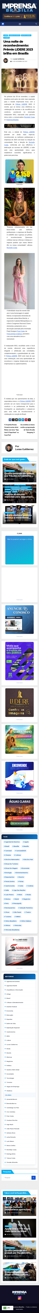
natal (17, 899)
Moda (29, 895)
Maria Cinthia (11, 1145)
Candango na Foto (13, 1107)
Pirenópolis (17, 903)
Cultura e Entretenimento (12, 487)
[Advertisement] (19, 381)
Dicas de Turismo (11, 864)
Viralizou (9, 1091)
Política (9, 1065)
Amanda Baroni (12, 1099)
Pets (7, 903)
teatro (28, 912)
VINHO (18, 917)
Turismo (15, 491)
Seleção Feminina (26, 908)
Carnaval (8, 851)
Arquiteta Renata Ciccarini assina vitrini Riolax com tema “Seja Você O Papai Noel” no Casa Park (11, 430)
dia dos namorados (12, 859)
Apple (26, 842)
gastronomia (10, 886)
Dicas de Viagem (11, 868)
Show (7, 912)
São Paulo (17, 912)
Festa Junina (9, 881)
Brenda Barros (11, 1103)
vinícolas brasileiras (12, 930)
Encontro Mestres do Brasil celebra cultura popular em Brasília (16, 1274)
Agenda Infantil (12, 985)
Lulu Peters (10, 1141)
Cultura (18, 855)
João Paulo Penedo (13, 1128)
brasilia (16, 846)
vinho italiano (26, 921)
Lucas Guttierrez (18, 59)
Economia (6, 37)
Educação (10, 1015)
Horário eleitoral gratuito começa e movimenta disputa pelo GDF (18, 517)
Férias (21, 881)
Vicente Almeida (12, 1162)
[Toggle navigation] (20, 24)
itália (7, 890)
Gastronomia (15, 489)
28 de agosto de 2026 (14, 1212)
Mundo (23, 489)
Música (7, 899)
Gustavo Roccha (12, 1120)
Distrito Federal (26, 35)
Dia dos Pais (28, 859)
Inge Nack (10, 1124)
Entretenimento (22, 873)
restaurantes (10, 908)
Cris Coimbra (11, 1112)
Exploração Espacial (13, 1027)
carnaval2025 (21, 851)
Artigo (9, 994)
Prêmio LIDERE (21, 104)
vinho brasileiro (11, 921)
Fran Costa (21, 331)
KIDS (8, 1036)
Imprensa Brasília (12, 120)
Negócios (29, 489)
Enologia (8, 873)
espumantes (9, 877)
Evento (21, 877)
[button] (36, 24)
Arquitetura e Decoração (15, 990)
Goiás (21, 886)
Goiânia (30, 886)
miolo (20, 895)
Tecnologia (10, 1078)
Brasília (26, 846)
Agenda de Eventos (14, 35)
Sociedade (8, 491)
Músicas (9, 1057)
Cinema (8, 855)
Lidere (5, 35)
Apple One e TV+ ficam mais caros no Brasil (17, 1230)
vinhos (7, 925)
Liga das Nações (19, 890)
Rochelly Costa (29, 117)
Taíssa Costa (11, 1158)
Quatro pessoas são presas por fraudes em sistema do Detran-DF (19, 476)
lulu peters (9, 895)
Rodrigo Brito (9, 484)
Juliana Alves (11, 1133)
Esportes (9, 1019)
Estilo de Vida (11, 1023)
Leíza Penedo (11, 1137)
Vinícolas (18, 925)
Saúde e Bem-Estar (13, 1069)
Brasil (7, 846)
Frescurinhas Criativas (14, 334)
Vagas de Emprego (13, 1086)
